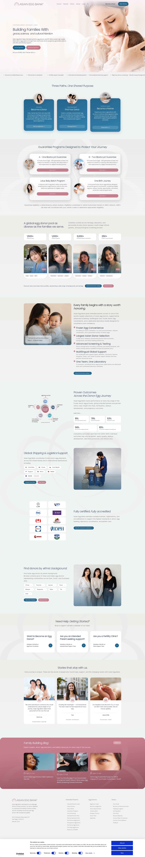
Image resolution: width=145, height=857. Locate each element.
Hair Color (78, 275)
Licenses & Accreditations (119, 820)
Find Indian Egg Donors (73, 827)
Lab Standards (117, 811)
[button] (59, 4)
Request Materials (117, 815)
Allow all (122, 843)
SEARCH (44, 269)
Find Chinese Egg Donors (73, 820)
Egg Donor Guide (94, 804)
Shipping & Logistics (118, 808)
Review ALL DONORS (72, 829)
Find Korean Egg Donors (73, 825)
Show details (88, 853)
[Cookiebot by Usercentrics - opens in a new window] (20, 854)
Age (27, 275)
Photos (90, 275)
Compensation (94, 811)
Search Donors (71, 806)
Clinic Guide (116, 804)
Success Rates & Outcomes (120, 818)
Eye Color (60, 275)
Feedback (115, 822)
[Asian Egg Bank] (24, 800)
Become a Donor (110, 4)
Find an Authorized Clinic (73, 818)
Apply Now (92, 818)
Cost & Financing (71, 813)
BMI (36, 275)
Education (53, 275)
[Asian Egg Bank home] (28, 4)
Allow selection (122, 848)
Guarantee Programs (72, 811)
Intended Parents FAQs (73, 815)
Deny (122, 853)
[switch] (54, 853)
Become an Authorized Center (121, 806)
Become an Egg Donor (95, 806)
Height (66, 275)
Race (31, 275)
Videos (84, 275)
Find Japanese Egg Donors (74, 822)
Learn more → (77, 413)
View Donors (123, 4)
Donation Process (94, 813)
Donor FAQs (93, 815)
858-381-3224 (16, 821)
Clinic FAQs (116, 813)
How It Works (70, 808)
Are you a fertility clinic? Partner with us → (24, 52)
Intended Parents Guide (73, 804)
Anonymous (109, 275)
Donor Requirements (95, 808)
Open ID (102, 275)
